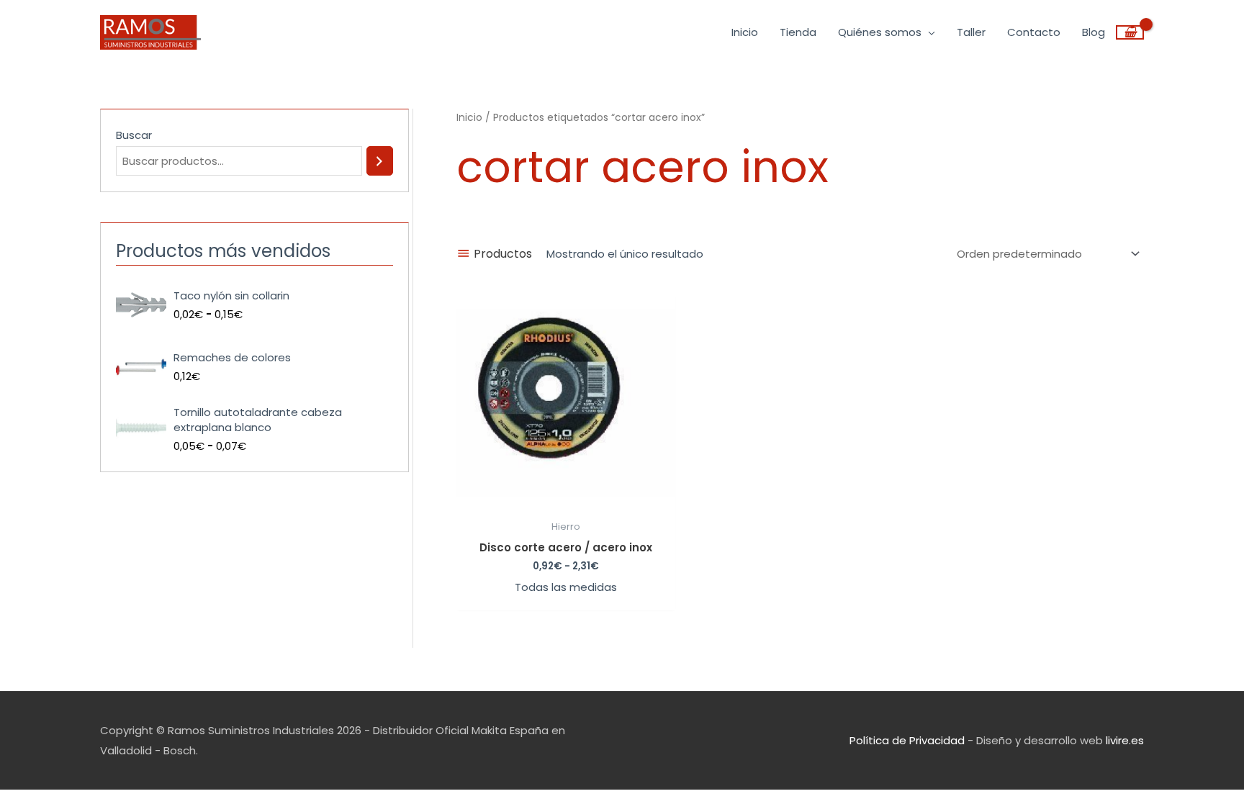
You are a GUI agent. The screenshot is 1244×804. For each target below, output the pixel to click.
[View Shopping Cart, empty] (1130, 32)
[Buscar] (379, 161)
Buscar (134, 135)
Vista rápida (565, 500)
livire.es (1125, 740)
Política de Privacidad (907, 740)
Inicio (469, 118)
